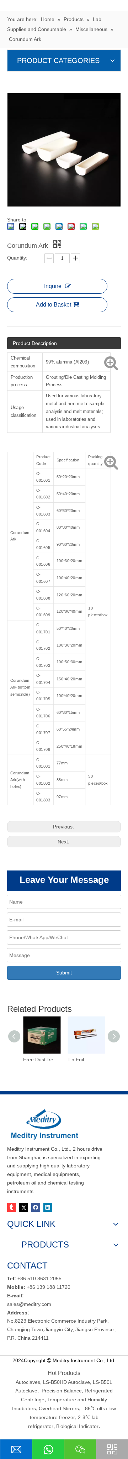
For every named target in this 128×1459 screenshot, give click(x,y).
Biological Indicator (77, 1426)
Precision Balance (62, 1390)
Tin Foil (76, 1059)
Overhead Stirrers (59, 1408)
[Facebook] (35, 1207)
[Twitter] (23, 1207)
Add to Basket (53, 305)
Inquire (53, 286)
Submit (64, 973)
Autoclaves (28, 1382)
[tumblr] (11, 1207)
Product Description (35, 343)
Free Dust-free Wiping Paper (41, 1059)
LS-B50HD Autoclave (66, 1382)
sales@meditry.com (29, 1304)
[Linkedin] (47, 1207)
